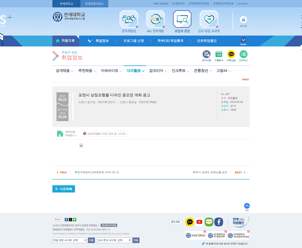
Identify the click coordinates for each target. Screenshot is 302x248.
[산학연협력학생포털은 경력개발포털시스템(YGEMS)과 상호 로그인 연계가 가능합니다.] (238, 234)
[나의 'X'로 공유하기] (70, 219)
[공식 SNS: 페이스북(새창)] (218, 221)
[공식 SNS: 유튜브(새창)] (199, 221)
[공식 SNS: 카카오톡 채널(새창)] (189, 221)
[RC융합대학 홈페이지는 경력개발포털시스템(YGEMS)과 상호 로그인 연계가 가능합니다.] (216, 234)
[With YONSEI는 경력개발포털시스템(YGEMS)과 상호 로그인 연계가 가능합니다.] (195, 234)
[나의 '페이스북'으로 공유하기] (66, 219)
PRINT (245, 79)
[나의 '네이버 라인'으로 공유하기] (74, 219)
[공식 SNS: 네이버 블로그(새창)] (209, 221)
